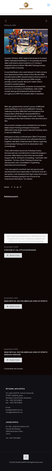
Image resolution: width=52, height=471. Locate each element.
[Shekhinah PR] (26, 6)
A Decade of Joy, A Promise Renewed (20, 400)
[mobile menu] (48, 5)
